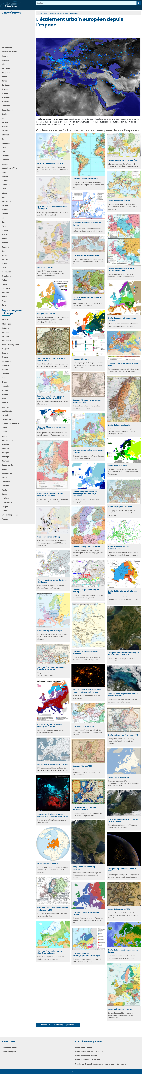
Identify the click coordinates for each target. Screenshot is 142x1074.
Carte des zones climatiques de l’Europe (122, 319)
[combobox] (86, 3)
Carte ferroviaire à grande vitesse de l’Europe (52, 581)
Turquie (5, 506)
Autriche (5, 332)
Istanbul (5, 135)
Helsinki (5, 130)
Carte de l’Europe (45, 267)
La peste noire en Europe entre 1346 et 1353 (123, 364)
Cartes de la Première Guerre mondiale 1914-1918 (121, 269)
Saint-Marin (7, 473)
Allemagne (6, 324)
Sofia (4, 267)
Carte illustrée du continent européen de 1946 (85, 808)
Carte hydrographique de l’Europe (52, 764)
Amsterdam (7, 47)
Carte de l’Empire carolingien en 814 (122, 592)
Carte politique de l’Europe (120, 1009)
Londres (5, 160)
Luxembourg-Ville (9, 168)
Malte (4, 427)
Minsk (4, 193)
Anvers (5, 56)
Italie (4, 398)
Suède (4, 490)
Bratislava (6, 89)
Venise (4, 297)
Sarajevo (5, 259)
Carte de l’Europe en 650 (83, 726)
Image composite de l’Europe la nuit (122, 869)
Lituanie (5, 415)
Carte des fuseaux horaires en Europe (86, 913)
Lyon (4, 172)
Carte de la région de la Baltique (87, 546)
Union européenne (10, 515)
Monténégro (7, 440)
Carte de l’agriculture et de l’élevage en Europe (49, 725)
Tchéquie (5, 498)
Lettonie (5, 407)
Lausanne (6, 143)
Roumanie (6, 461)
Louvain (5, 164)
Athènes (5, 60)
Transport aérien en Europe (49, 537)
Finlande (5, 373)
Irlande (5, 390)
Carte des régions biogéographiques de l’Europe (86, 954)
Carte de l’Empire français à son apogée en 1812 (87, 401)
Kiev (3, 139)
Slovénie (5, 486)
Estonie (5, 369)
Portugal (5, 457)
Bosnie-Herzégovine (10, 344)
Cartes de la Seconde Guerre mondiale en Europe (50, 494)
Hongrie (5, 386)
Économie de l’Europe (117, 465)
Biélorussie (6, 340)
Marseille (6, 184)
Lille (3, 151)
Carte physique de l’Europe (120, 507)
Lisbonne (5, 155)
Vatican (5, 519)
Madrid (5, 176)
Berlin (4, 77)
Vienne (5, 301)
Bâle (4, 64)
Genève (5, 122)
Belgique (5, 336)
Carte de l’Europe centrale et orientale (85, 652)
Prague (5, 230)
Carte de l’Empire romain (119, 200)
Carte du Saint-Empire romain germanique (51, 359)
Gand (4, 118)
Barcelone (6, 68)
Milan (4, 189)
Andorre (5, 328)
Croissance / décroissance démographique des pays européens (85, 493)
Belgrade (6, 72)
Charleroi (6, 106)
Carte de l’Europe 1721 (82, 766)
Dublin (4, 114)
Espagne (5, 365)
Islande (5, 394)
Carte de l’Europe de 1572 (119, 909)
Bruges (5, 93)
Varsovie (5, 292)
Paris (4, 226)
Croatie (5, 357)
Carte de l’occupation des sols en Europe (123, 951)
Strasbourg (6, 276)
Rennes (5, 243)
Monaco (5, 436)
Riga (4, 251)
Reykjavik (6, 247)
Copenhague (7, 110)
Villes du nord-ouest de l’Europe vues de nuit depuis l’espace (87, 691)
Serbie (4, 477)
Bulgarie (5, 349)
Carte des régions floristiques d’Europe (86, 590)
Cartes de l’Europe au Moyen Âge (122, 160)
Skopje (4, 263)
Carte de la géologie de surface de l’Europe (88, 451)
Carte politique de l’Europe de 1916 (123, 735)
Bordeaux (6, 85)
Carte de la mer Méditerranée (86, 255)
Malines (5, 180)
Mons (4, 197)
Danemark (6, 361)
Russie (4, 469)
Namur (5, 209)
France (4, 378)
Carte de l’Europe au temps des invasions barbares (51, 668)
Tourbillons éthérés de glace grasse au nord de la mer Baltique (52, 815)
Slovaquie (6, 481)
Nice (4, 218)
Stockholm (6, 272)
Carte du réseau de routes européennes (119, 548)
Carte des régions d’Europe (49, 630)
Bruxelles (6, 97)
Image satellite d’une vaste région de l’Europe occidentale (123, 654)
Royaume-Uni (7, 465)
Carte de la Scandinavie (119, 425)
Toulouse (6, 288)
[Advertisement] (18, 30)
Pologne (5, 452)
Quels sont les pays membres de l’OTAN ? (51, 428)
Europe (46, 13)
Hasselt (5, 126)
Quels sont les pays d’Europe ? (50, 163)
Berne (4, 81)
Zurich (4, 305)
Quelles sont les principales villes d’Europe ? (52, 208)
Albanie (5, 320)
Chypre (5, 353)
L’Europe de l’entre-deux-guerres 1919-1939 (87, 298)
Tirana (4, 284)
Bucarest (5, 101)
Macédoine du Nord (10, 423)
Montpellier (7, 201)
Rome (4, 255)
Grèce (4, 382)
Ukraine (5, 510)
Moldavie (6, 432)
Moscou (5, 205)
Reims (4, 238)
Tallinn (4, 280)
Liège (4, 147)
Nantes (5, 214)
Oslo (4, 222)
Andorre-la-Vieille (9, 52)
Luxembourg (7, 419)
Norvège (5, 444)
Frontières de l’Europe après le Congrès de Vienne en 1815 (50, 397)
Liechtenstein (8, 411)
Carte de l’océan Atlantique (85, 178)
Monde (40, 13)
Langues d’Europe (81, 359)
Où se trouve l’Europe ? (47, 863)
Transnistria (7, 502)
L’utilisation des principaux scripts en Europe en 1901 (52, 909)
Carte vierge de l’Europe (118, 777)
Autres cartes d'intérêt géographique (58, 1025)
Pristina (5, 234)
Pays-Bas (6, 448)
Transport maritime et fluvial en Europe (87, 224)
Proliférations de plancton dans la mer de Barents (123, 695)
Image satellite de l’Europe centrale (85, 868)
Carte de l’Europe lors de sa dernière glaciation (49, 952)
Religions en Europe (46, 313)
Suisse (4, 494)
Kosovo (5, 403)
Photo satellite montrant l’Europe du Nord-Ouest (123, 820)
